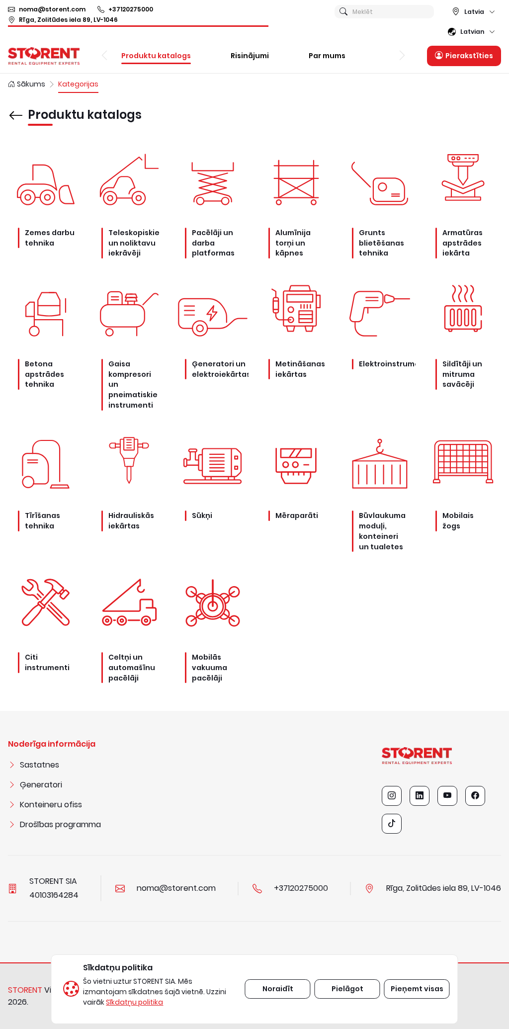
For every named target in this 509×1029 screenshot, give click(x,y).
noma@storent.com (52, 9)
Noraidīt (277, 989)
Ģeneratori (41, 784)
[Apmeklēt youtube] (447, 796)
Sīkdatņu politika (134, 1002)
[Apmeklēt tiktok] (392, 824)
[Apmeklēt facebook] (475, 796)
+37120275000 (130, 9)
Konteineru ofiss (51, 804)
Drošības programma (60, 824)
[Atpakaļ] (16, 108)
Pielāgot (347, 989)
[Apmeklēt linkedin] (419, 796)
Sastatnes (39, 765)
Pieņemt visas (417, 989)
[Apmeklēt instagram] (392, 796)
